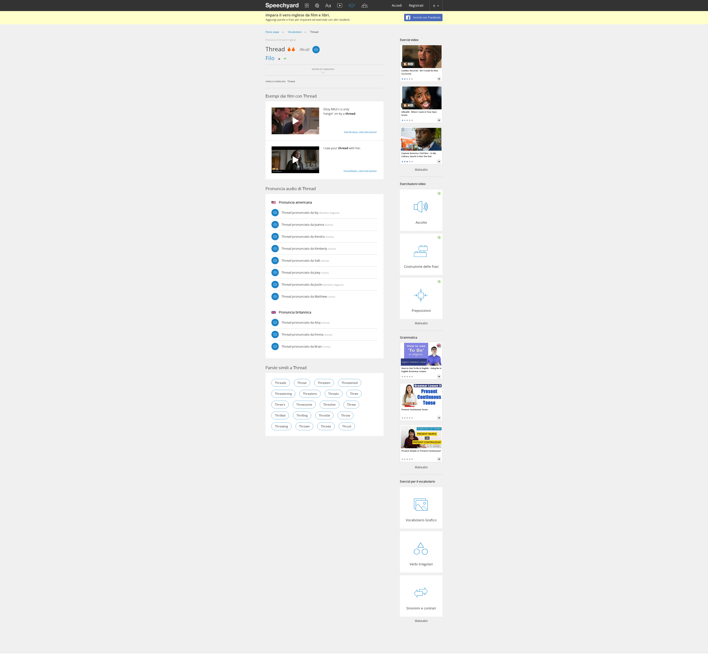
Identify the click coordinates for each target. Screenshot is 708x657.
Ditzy (326, 109)
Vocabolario (294, 31)
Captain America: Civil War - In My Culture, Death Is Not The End (418, 155)
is (341, 109)
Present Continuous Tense (414, 409)
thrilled (280, 415)
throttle (324, 415)
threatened (349, 383)
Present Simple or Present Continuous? (421, 450)
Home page (272, 31)
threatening (283, 394)
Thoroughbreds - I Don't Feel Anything (359, 170)
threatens (310, 394)
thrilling (302, 415)
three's (280, 405)
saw (327, 148)
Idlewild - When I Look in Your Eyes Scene (419, 113)
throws (326, 426)
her (357, 148)
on (336, 114)
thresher (329, 405)
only (346, 109)
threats (333, 394)
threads (280, 383)
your (334, 148)
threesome (304, 405)
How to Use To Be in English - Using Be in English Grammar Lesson (421, 370)
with (352, 148)
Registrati (416, 6)
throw (345, 415)
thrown (304, 426)
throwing (281, 426)
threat (302, 383)
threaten (324, 383)
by (340, 114)
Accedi (397, 6)
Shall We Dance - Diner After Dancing (360, 132)
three (354, 394)
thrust (346, 426)
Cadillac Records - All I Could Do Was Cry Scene (419, 72)
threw (351, 405)
